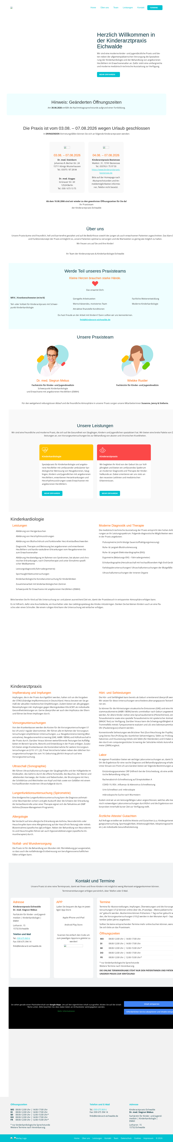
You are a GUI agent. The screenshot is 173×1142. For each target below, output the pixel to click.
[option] (52, 370)
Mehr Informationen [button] (66, 1011)
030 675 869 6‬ (23, 938)
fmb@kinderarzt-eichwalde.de (95, 319)
